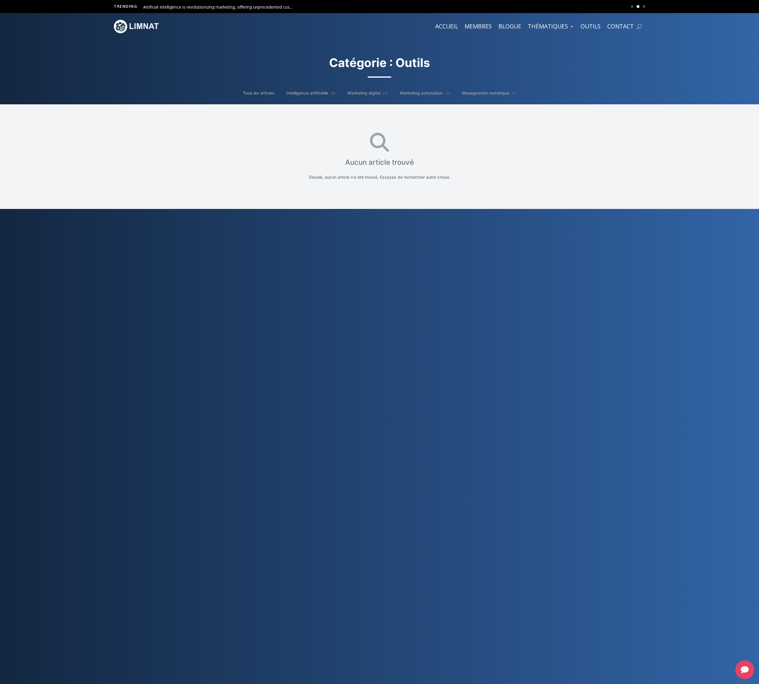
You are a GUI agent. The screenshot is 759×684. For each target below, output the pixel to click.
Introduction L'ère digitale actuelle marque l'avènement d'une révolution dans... (218, 7)
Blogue (509, 26)
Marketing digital (367, 92)
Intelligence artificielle (311, 92)
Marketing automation (425, 92)
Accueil (446, 26)
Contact (620, 26)
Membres (478, 26)
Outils (591, 26)
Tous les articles (259, 92)
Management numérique (489, 92)
